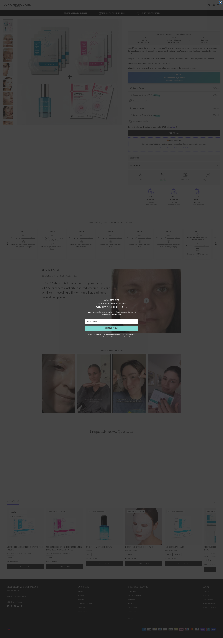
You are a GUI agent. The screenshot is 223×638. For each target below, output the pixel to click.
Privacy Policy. (110, 337)
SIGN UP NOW (111, 328)
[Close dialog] (220, 2)
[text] (111, 305)
